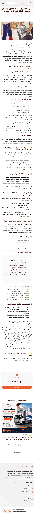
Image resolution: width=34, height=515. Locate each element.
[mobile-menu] (3, 3)
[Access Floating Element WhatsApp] (5, 511)
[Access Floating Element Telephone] (10, 511)
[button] (2, 428)
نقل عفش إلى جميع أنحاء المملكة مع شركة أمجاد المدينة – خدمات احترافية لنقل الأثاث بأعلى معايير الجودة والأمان (17, 439)
